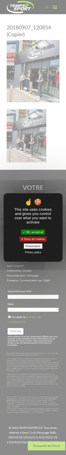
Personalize (33, 246)
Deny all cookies (34, 239)
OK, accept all (34, 232)
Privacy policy (33, 252)
